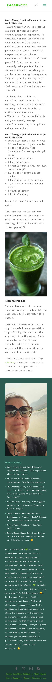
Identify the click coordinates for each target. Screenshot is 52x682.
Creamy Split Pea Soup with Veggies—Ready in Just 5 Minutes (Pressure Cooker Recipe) (26, 505)
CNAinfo (9, 362)
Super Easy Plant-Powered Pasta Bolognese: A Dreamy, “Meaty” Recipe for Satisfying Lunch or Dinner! (26, 516)
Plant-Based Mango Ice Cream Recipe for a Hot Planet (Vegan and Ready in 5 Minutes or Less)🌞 (26, 536)
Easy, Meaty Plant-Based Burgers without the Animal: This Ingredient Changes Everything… (26, 470)
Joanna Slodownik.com (35, 678)
